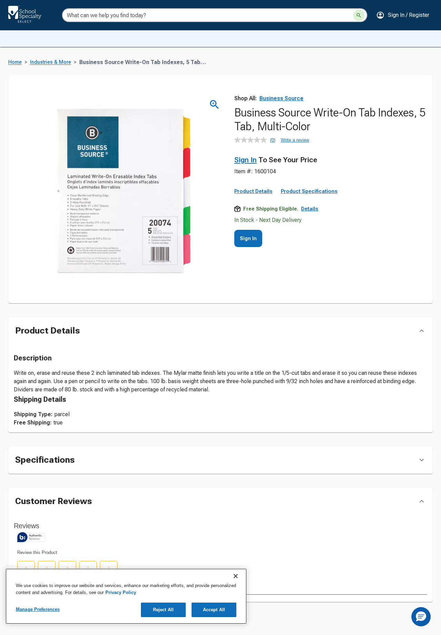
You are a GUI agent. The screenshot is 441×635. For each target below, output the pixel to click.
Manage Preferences (38, 609)
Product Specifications (309, 191)
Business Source (281, 98)
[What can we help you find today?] (359, 15)
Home (15, 62)
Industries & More (50, 62)
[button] (402, 15)
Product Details (253, 191)
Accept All (214, 609)
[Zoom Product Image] (214, 104)
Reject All (163, 609)
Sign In (245, 160)
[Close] (235, 576)
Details (309, 209)
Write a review (295, 140)
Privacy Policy (120, 592)
